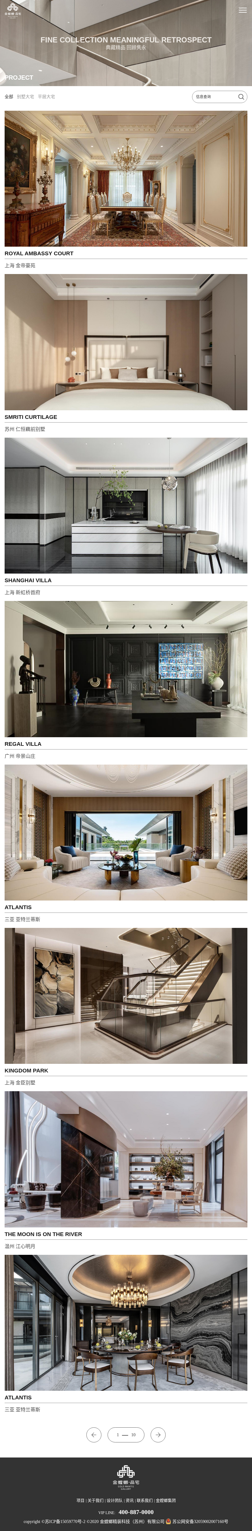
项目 (81, 1500)
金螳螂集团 (166, 1500)
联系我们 (145, 1500)
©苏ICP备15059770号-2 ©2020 (70, 1521)
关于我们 (96, 1500)
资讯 (130, 1500)
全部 (9, 96)
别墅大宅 (25, 96)
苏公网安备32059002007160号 (200, 1521)
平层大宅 (46, 96)
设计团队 (115, 1500)
